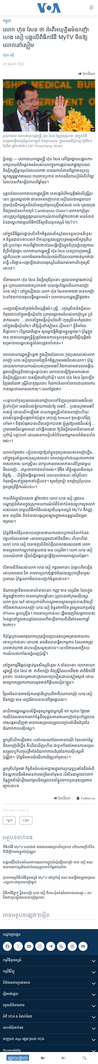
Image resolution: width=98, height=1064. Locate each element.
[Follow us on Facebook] (7, 946)
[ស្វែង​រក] (84, 1058)
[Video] (43, 1058)
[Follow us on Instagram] (39, 946)
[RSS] (61, 946)
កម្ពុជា (7, 21)
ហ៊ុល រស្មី (8, 55)
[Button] (86, 74)
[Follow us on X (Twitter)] (18, 946)
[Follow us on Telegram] (50, 946)
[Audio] (63, 1058)
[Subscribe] (83, 946)
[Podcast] (72, 946)
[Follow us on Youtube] (29, 946)
